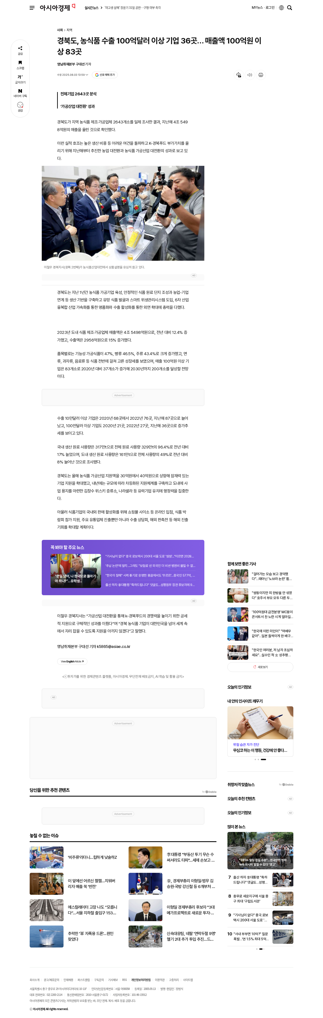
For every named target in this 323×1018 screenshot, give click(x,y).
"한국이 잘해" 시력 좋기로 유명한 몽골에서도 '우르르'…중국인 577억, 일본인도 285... (150, 575)
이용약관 (160, 980)
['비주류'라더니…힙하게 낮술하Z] (47, 867)
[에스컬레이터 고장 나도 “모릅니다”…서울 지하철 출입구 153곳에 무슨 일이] (47, 920)
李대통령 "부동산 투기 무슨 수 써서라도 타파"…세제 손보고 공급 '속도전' (191, 857)
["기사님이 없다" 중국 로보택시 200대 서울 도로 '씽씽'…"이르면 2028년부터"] (282, 924)
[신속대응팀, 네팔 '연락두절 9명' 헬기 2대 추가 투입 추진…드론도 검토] (145, 946)
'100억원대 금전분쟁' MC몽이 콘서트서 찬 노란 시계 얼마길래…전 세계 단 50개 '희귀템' (272, 614)
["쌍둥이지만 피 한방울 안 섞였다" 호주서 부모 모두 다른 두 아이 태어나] (237, 601)
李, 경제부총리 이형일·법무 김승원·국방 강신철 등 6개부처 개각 (191, 884)
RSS (124, 980)
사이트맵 (188, 980)
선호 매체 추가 (107, 74)
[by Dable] (209, 792)
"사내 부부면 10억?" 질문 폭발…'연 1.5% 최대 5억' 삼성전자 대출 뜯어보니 (251, 939)
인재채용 (68, 980)
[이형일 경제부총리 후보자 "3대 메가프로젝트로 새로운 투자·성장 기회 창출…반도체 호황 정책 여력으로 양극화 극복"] (145, 920)
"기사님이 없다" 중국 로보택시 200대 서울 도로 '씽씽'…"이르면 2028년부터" (150, 556)
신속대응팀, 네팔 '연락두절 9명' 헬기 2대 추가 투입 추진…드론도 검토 (191, 936)
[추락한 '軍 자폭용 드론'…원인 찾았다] (47, 946)
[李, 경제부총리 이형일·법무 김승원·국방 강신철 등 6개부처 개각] (145, 893)
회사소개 (34, 980)
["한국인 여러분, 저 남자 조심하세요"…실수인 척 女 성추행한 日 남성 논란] (237, 658)
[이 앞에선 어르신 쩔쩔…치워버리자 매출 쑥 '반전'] (47, 893)
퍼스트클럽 (84, 980)
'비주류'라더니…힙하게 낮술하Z (92, 857)
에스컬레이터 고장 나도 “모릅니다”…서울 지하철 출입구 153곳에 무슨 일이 (92, 910)
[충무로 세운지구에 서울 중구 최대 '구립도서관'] (282, 905)
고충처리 (174, 980)
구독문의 (99, 980)
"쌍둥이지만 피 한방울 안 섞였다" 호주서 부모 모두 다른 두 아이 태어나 (272, 595)
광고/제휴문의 (51, 980)
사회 (60, 30)
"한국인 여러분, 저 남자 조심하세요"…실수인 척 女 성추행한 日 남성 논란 (272, 653)
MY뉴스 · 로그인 (263, 7)
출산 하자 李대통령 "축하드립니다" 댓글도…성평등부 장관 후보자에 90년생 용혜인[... (150, 585)
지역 (69, 30)
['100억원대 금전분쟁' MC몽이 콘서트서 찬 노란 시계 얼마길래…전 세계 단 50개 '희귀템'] (237, 620)
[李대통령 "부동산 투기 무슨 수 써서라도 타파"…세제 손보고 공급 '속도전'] (145, 867)
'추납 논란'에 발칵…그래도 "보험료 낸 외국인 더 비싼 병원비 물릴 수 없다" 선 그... (150, 566)
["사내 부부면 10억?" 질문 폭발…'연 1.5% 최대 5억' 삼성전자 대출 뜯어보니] (282, 942)
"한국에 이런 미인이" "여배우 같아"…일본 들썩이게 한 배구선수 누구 (271, 633)
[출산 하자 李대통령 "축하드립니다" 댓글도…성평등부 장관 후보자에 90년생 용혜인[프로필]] (282, 886)
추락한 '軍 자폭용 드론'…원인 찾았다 (90, 936)
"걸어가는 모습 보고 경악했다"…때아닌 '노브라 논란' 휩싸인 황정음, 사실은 (272, 576)
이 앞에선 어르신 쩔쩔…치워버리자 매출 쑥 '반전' (91, 883)
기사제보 (113, 980)
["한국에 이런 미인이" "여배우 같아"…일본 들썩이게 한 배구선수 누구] (237, 639)
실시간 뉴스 (91, 7)
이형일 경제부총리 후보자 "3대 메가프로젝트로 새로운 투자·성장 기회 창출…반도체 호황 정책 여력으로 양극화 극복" (191, 910)
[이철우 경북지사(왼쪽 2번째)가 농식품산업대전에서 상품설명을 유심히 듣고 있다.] (123, 213)
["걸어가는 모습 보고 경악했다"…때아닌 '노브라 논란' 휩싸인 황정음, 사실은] (237, 582)
